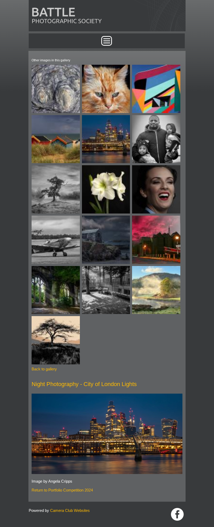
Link (177, 514)
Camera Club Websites (70, 510)
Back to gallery (44, 369)
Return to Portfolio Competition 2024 (62, 490)
